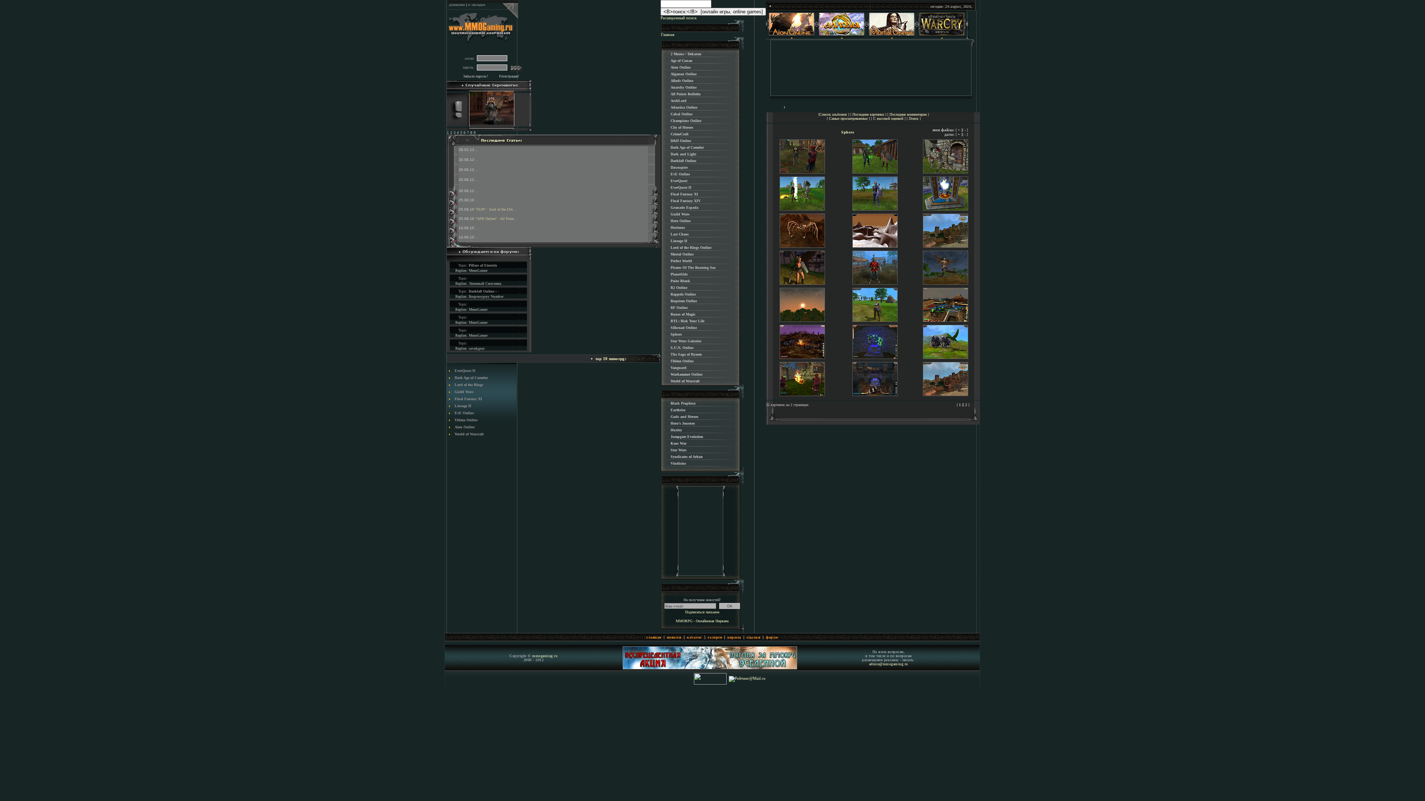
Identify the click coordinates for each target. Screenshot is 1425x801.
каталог (694, 637)
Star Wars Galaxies (686, 341)
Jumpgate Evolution (687, 437)
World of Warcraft (469, 434)
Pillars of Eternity (483, 265)
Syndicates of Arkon (687, 457)
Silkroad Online (684, 328)
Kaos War (679, 443)
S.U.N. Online (682, 348)
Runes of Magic (683, 314)
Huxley (676, 430)
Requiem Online (684, 301)
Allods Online (682, 81)
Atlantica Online (684, 107)
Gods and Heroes (684, 417)
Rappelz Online (683, 294)
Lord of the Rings (469, 385)
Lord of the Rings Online (691, 247)
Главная (667, 34)
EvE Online (464, 413)
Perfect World (681, 261)
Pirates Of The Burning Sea (693, 268)
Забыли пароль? (475, 76)
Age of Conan (681, 61)
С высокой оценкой (888, 118)
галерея (715, 637)
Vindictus (678, 463)
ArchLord (679, 101)
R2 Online (679, 288)
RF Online (679, 308)
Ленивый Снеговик (485, 283)
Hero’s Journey (683, 423)
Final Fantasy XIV (686, 201)
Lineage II (463, 406)
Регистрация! (509, 76)
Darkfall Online (683, 161)
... (477, 150)
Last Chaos (680, 234)
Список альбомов (833, 114)
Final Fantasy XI (468, 399)
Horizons (678, 227)
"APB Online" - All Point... (496, 219)
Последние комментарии (908, 114)
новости (674, 637)
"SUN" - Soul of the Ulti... (495, 209)
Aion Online (465, 427)
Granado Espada (684, 207)
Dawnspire (679, 167)
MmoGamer (478, 270)
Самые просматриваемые (848, 118)
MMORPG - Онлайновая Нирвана (702, 621)
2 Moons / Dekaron (686, 54)
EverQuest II (465, 371)
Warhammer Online (686, 374)
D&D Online (681, 141)
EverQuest (679, 181)
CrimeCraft (679, 134)
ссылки (753, 637)
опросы (734, 637)
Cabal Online (681, 114)
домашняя (457, 5)
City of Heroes (682, 127)
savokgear (477, 348)
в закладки (476, 5)
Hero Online (681, 221)
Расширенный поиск (679, 18)
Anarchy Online (684, 87)
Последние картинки (868, 114)
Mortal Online (682, 254)
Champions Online (686, 121)
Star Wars (679, 450)
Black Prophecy (683, 403)
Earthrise (678, 410)
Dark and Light (683, 154)
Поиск (913, 118)
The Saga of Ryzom (686, 354)
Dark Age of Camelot (471, 378)
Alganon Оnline (684, 74)
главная (653, 637)
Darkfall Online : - (484, 291)
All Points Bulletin (686, 94)
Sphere (676, 334)
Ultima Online (466, 420)
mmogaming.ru (544, 656)
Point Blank (680, 281)
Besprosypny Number (486, 296)
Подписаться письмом (702, 612)
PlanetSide (679, 274)
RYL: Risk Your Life (687, 321)
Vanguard (679, 368)
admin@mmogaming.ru (888, 664)
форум (772, 637)
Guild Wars (464, 392)
